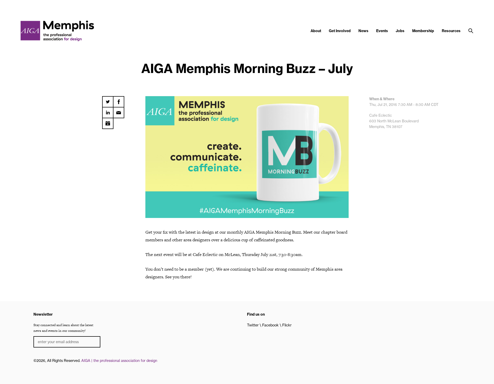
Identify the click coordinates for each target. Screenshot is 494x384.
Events (382, 31)
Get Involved (340, 31)
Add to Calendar (108, 121)
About (316, 31)
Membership (423, 31)
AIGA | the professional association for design (119, 360)
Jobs (400, 31)
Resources (451, 31)
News (363, 31)
